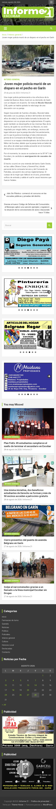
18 (13, 690)
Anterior (7, 250)
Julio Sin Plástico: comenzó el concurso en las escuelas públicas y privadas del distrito (26, 194)
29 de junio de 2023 (12, 93)
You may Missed (13, 404)
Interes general (12, 79)
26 (21, 695)
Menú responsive (51, 2)
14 (35, 685)
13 (28, 685)
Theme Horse (17, 805)
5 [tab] (31, 268)
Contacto (6, 652)
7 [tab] (37, 268)
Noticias (5, 627)
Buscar (49, 225)
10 (6, 685)
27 (28, 695)
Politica (5, 631)
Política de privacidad (40, 801)
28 (35, 695)
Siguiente (49, 250)
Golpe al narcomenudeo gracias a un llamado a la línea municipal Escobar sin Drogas (25, 590)
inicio (4, 617)
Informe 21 (25, 93)
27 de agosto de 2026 (13, 546)
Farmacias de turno (10, 620)
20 (28, 690)
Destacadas (7, 648)
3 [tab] (25, 268)
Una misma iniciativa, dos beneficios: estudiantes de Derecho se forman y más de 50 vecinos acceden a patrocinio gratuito (27, 493)
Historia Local (8, 645)
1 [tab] (19, 268)
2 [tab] (22, 268)
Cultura (5, 641)
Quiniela (5, 624)
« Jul (4, 704)
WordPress (47, 805)
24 (6, 695)
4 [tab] (28, 268)
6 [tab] (34, 268)
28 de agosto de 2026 (13, 449)
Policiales (6, 634)
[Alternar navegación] (5, 28)
